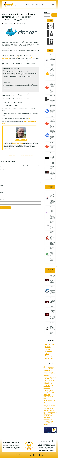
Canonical (47, 370)
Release (47, 410)
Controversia (47, 375)
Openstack (47, 405)
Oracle (53, 405)
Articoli (50, 50)
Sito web (2, 199)
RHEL (52, 410)
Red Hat (48, 408)
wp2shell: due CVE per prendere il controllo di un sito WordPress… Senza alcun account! (52, 291)
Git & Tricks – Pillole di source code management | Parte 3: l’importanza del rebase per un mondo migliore (52, 87)
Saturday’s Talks (50, 187)
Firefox (46, 380)
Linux (49, 390)
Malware (50, 392)
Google (47, 382)
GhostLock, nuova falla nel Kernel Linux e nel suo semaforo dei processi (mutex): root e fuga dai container (52, 314)
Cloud (51, 372)
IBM (52, 382)
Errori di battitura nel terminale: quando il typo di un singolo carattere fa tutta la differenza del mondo (52, 158)
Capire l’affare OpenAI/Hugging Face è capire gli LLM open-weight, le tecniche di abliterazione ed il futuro (52, 74)
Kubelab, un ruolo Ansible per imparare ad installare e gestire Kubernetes (52, 99)
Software (46, 415)
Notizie (10, 156)
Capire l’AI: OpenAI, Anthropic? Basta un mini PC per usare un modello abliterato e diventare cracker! (52, 60)
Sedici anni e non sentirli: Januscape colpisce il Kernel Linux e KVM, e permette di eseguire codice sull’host (52, 328)
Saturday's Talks (49, 352)
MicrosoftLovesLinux (48, 396)
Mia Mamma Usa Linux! (17, 143)
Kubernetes (48, 388)
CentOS (46, 372)
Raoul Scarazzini (21, 140)
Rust (45, 412)
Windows (47, 424)
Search (54, 15)
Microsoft (49, 395)
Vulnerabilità (48, 423)
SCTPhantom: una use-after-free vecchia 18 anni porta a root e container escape (52, 279)
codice (46, 373)
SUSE (52, 415)
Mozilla (46, 398)
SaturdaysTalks (52, 412)
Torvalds (48, 419)
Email (2, 192)
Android (46, 368)
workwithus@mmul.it (44, 450)
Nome (2, 185)
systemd (47, 417)
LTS (45, 392)
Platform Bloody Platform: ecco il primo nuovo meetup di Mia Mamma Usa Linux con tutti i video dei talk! (52, 172)
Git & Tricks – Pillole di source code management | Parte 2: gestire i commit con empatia (52, 123)
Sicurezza (48, 414)
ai (46, 367)
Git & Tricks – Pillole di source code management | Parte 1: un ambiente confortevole (52, 146)
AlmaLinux (51, 367)
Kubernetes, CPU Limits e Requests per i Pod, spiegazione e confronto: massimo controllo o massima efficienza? (52, 111)
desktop (53, 377)
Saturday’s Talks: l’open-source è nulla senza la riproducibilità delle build (52, 225)
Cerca (45, 12)
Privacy (52, 450)
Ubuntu (48, 421)
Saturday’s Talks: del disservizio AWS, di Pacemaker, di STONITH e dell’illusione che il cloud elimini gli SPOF (52, 197)
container (26, 156)
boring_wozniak (17, 156)
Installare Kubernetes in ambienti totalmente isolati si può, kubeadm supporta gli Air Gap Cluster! (52, 135)
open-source (49, 401)
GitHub (50, 20)
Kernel (48, 386)
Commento (3, 169)
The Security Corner (50, 270)
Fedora (52, 378)
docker (31, 156)
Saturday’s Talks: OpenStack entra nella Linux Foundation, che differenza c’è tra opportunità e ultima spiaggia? (52, 238)
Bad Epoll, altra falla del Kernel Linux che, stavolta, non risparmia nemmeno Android (52, 302)
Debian (47, 377)
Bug (51, 368)
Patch (45, 406)
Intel (46, 383)
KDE (50, 383)
